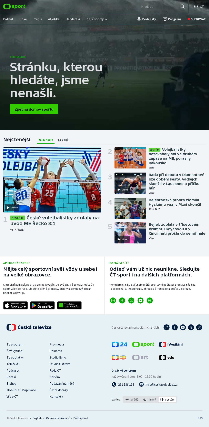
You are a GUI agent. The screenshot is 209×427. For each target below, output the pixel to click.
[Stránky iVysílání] (171, 346)
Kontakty (56, 396)
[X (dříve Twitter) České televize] (191, 327)
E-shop (12, 383)
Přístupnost (80, 418)
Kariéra (55, 377)
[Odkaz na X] (131, 300)
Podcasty (13, 370)
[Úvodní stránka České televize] (29, 327)
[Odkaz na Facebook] (122, 300)
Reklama (56, 351)
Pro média (57, 344)
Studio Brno (58, 357)
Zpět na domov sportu (34, 109)
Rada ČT (55, 370)
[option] (132, 399)
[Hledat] (182, 6)
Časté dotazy (59, 390)
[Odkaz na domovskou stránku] (20, 6)
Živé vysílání (15, 351)
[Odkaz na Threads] (149, 300)
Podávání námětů (62, 383)
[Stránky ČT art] (140, 359)
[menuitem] (8, 19)
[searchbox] (159, 6)
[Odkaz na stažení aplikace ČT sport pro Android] (42, 305)
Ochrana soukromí (57, 418)
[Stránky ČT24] (119, 346)
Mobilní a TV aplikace (21, 390)
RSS (200, 418)
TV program (15, 344)
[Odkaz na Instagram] (113, 300)
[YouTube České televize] (183, 327)
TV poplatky (15, 357)
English (37, 418)
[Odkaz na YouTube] (140, 300)
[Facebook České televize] (174, 327)
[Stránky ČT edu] (166, 359)
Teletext (13, 364)
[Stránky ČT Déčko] (119, 359)
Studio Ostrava (60, 364)
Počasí (11, 377)
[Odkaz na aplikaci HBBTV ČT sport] (69, 305)
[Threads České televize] (199, 327)
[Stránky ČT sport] (143, 346)
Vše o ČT (12, 396)
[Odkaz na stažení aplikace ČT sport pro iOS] (15, 305)
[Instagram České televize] (166, 327)
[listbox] (150, 399)
